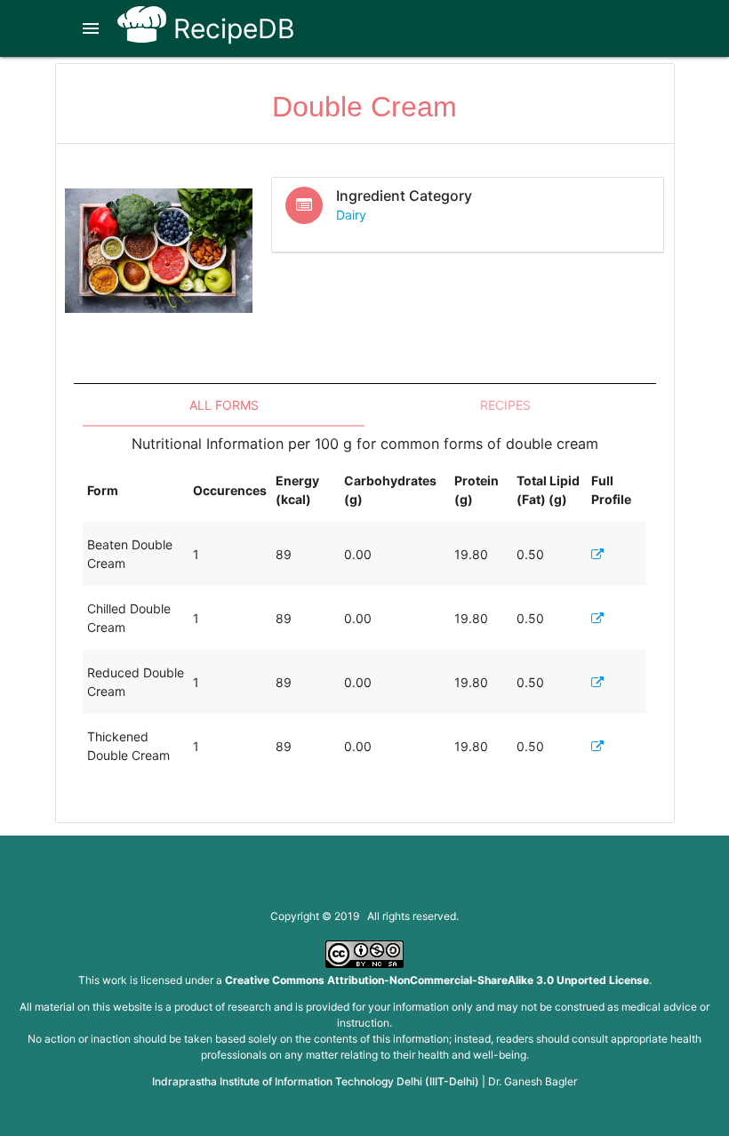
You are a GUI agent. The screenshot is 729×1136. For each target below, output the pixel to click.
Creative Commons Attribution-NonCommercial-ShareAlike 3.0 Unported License (437, 980)
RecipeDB (230, 28)
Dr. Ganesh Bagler (532, 1081)
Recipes (505, 404)
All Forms (224, 404)
